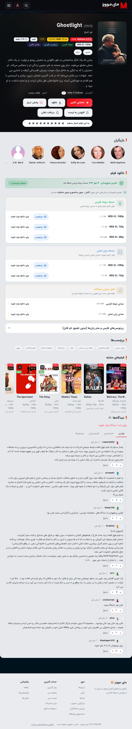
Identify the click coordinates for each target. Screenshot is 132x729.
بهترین (121, 433)
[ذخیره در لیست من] (110, 367)
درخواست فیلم (50, 708)
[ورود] (17, 5)
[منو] (8, 5)
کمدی (87, 52)
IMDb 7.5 (58, 39)
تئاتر (72, 348)
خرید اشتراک (51, 703)
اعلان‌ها (25, 698)
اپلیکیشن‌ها (24, 693)
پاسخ (105, 465)
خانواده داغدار (46, 348)
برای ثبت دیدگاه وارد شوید (113, 425)
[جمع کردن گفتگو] (125, 454)
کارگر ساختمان (103, 348)
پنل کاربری (52, 687)
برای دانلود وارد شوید (20, 216)
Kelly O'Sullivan (75, 93)
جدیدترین (108, 433)
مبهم (18, 348)
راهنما (26, 687)
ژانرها (82, 698)
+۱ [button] (64, 93)
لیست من (52, 698)
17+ (42, 39)
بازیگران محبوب (78, 703)
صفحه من (52, 693)
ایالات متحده (34, 93)
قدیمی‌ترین (94, 433)
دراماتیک (61, 348)
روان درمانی (120, 348)
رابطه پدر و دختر (86, 348)
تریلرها (82, 687)
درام (78, 52)
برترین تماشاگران (77, 708)
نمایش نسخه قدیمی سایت (42, 724)
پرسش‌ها (80, 433)
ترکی (83, 693)
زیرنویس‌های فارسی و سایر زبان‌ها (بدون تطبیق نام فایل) (93, 328)
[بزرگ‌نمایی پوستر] (112, 43)
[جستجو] (26, 5)
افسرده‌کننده (30, 348)
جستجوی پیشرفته (77, 714)
